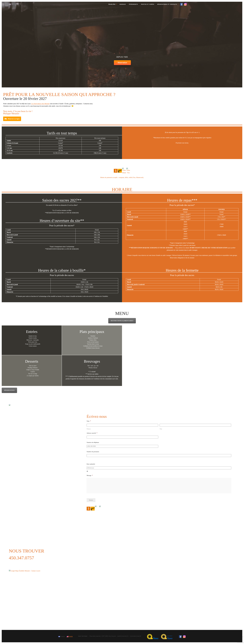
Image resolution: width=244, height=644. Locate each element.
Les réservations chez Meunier (40, 103)
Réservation (122, 63)
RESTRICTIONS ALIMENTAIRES (122, 320)
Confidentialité (135, 636)
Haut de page (82, 636)
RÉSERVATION (9, 390)
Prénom (89, 428)
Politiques (112, 636)
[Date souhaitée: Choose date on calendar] (87, 471)
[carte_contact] (32, 595)
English (71, 636)
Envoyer (91, 500)
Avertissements (122, 636)
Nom (161, 428)
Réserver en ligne (14, 119)
